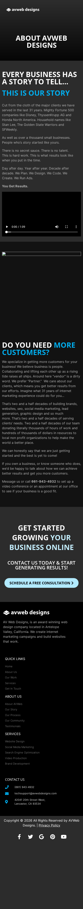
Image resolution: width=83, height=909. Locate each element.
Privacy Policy (49, 825)
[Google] (41, 837)
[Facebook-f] (19, 837)
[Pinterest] (53, 837)
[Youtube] (64, 837)
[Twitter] (30, 837)
